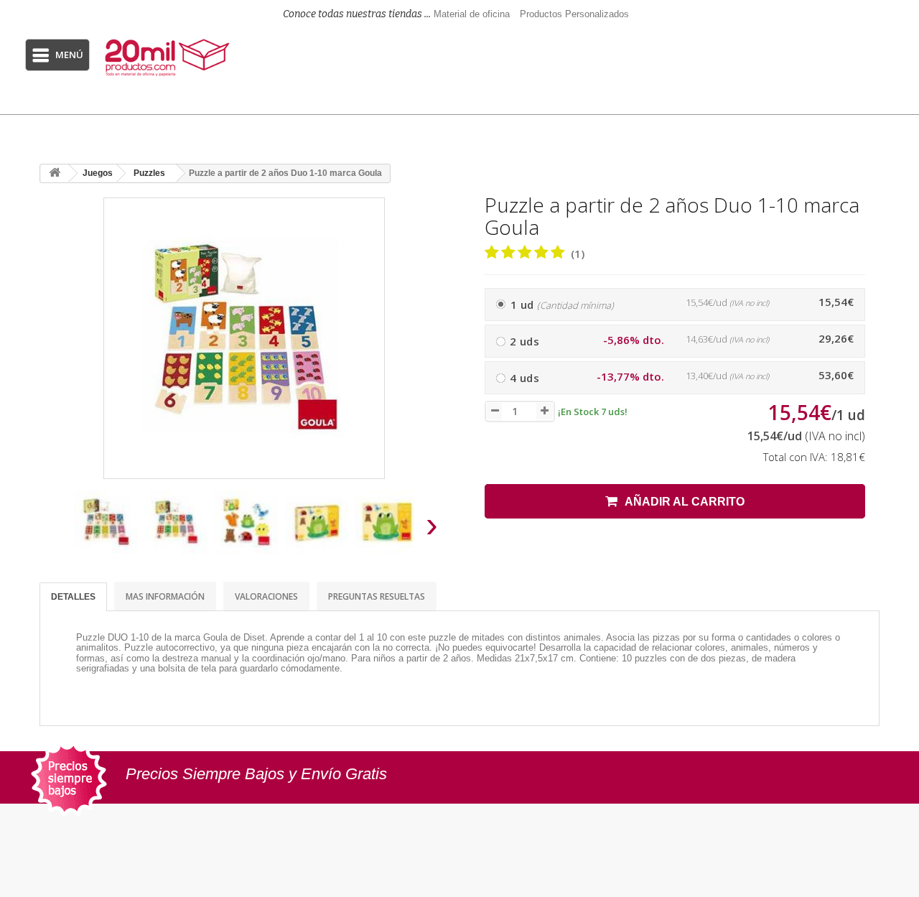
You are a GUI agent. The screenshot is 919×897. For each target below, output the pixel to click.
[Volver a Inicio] (54, 173)
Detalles (73, 597)
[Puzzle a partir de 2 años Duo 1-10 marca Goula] (105, 522)
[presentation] (56, 529)
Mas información (165, 596)
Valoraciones (266, 596)
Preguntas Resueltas (376, 596)
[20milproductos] (168, 57)
